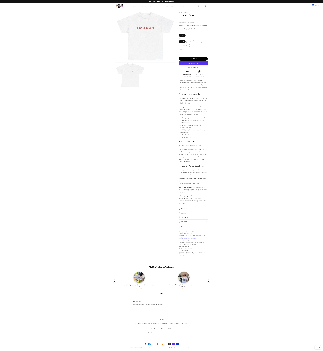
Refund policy (147, 347)
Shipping (181, 22)
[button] (160, 6)
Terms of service (162, 347)
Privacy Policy (155, 323)
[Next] (208, 281)
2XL (187, 45)
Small (182, 42)
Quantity (181, 49)
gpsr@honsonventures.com (189, 238)
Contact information (181, 347)
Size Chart (138, 323)
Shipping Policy (164, 323)
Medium (190, 42)
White (182, 35)
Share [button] (182, 227)
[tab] (160, 293)
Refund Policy (146, 323)
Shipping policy (171, 347)
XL (181, 45)
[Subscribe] (175, 333)
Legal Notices (184, 323)
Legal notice (190, 347)
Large (198, 42)
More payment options (193, 67)
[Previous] (114, 281)
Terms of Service (174, 323)
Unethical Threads (138, 347)
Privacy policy (154, 347)
